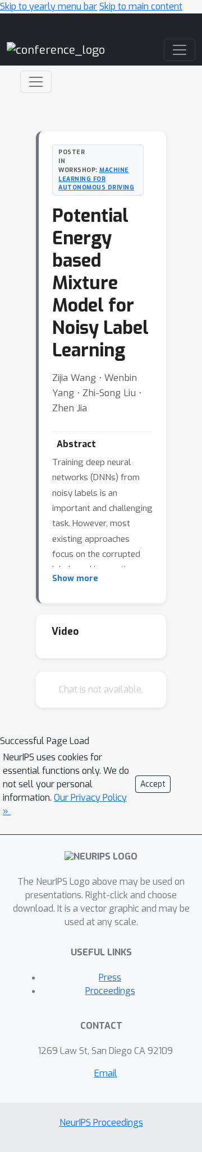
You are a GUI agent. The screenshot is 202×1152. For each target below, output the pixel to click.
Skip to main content (140, 6)
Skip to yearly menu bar (48, 6)
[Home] (56, 49)
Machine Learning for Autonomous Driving (96, 179)
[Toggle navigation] (36, 82)
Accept (153, 784)
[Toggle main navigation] (179, 50)
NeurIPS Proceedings (101, 1122)
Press (110, 977)
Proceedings (110, 991)
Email (105, 1073)
